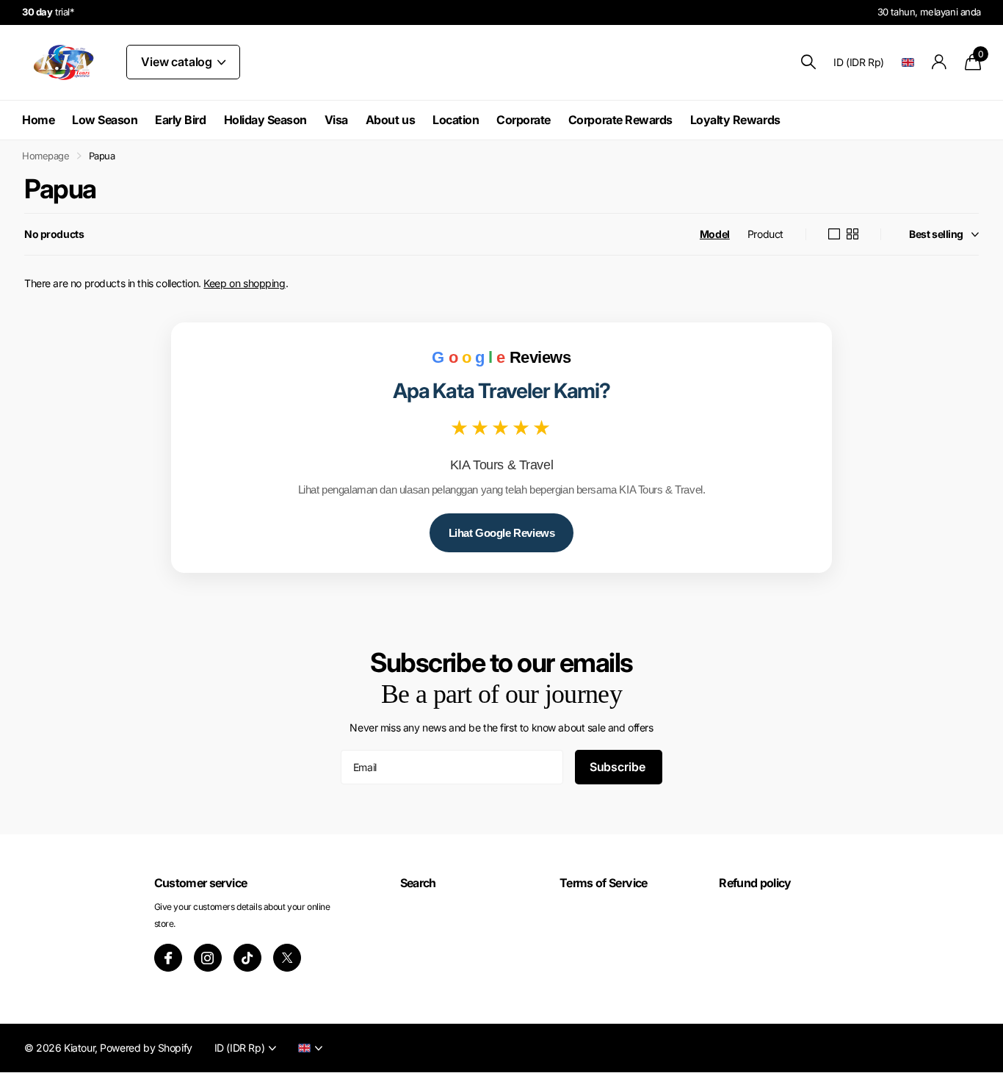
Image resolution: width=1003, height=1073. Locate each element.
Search (418, 882)
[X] (287, 958)
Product (765, 234)
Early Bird (180, 119)
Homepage (46, 156)
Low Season (104, 119)
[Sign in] (939, 62)
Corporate (523, 119)
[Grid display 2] (852, 234)
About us (390, 119)
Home (38, 119)
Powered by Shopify (146, 1047)
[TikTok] (247, 958)
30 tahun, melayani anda (929, 12)
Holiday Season (265, 119)
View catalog (178, 61)
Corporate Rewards (620, 119)
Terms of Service (604, 882)
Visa (336, 119)
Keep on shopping (244, 283)
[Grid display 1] (834, 234)
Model (715, 234)
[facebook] (168, 958)
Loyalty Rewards (735, 119)
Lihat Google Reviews (502, 533)
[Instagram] (208, 958)
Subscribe (619, 766)
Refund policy (755, 882)
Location (455, 119)
